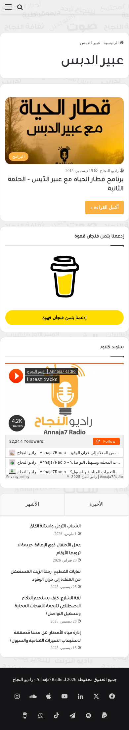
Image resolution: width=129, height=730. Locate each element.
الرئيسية (112, 42)
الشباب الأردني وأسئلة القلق (55, 526)
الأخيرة (96, 504)
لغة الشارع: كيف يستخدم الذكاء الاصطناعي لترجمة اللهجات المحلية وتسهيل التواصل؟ (48, 606)
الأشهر (32, 504)
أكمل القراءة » (104, 207)
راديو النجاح (109, 170)
